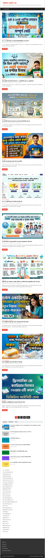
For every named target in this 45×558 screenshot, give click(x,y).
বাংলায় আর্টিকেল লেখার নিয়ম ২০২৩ (15, 438)
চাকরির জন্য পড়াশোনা (6, 519)
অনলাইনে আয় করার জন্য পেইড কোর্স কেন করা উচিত (12, 161)
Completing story (6, 474)
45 (24, 417)
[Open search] (42, 9)
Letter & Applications (7, 485)
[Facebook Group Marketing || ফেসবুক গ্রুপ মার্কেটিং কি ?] (5, 444)
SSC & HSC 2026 (6, 495)
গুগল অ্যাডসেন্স (5, 515)
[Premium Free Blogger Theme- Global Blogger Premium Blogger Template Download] (5, 425)
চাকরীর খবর (4, 521)
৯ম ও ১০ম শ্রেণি (5, 470)
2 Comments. (17, 162)
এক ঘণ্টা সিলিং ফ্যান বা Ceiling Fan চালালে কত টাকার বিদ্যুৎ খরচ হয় (16, 121)
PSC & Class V (5, 493)
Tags (16, 421)
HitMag (41, 556)
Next (28, 417)
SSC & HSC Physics (6, 503)
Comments (10, 421)
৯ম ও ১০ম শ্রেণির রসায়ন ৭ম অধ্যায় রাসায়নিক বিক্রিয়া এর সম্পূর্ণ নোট (15, 40)
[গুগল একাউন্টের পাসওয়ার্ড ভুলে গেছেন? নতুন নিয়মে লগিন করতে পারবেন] (22, 306)
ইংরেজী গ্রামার (5, 511)
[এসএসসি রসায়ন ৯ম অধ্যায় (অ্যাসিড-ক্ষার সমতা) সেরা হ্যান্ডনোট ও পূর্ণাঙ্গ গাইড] (22, 226)
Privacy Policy (5, 548)
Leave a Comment (18, 42)
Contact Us (4, 544)
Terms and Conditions (6, 550)
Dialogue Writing (6, 476)
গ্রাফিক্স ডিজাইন (5, 517)
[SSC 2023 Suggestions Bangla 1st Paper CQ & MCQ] (5, 431)
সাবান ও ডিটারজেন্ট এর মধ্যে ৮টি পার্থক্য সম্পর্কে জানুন (12, 362)
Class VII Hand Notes (7, 472)
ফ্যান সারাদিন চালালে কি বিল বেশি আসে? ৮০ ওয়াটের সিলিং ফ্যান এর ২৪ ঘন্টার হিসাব (18, 81)
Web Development (5, 320)
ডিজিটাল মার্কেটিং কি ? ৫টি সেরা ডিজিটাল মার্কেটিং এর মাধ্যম (18, 451)
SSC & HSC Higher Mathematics (9, 501)
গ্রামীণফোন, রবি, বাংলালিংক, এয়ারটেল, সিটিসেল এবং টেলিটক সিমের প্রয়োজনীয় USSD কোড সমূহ (21, 281)
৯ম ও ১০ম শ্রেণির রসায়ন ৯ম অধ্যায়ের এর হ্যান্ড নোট (12, 201)
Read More (4, 48)
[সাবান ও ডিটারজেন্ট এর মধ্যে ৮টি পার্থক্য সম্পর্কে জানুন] (22, 346)
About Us (4, 542)
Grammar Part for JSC (7, 480)
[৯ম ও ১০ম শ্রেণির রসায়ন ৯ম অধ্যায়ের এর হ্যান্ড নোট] (22, 185)
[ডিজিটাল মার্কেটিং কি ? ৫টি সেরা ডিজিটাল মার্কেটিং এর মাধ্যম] (5, 451)
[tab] (5, 422)
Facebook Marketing (7, 478)
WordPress (36, 556)
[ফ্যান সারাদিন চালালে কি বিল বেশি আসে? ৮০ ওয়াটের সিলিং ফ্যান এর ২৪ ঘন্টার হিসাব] (22, 65)
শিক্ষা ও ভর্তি (4, 531)
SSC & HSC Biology (6, 497)
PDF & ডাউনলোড (5, 489)
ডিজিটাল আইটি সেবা (9, 3)
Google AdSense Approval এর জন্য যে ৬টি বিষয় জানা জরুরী (20, 456)
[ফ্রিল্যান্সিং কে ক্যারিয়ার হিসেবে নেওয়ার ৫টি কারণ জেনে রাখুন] (22, 386)
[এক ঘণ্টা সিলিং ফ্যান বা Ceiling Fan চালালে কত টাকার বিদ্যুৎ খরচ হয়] (22, 105)
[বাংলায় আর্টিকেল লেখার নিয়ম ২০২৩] (5, 438)
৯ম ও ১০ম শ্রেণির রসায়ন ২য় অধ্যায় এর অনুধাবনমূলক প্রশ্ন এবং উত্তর (20, 462)
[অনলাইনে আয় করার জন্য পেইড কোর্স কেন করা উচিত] (22, 145)
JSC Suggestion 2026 (7, 484)
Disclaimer (4, 546)
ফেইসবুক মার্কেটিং (5, 529)
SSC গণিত (4, 505)
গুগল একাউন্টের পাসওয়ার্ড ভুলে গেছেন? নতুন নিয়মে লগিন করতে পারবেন (15, 321)
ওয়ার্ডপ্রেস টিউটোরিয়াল (6, 513)
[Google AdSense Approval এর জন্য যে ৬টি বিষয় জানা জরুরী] (5, 456)
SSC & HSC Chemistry (5, 39)
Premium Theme (6, 491)
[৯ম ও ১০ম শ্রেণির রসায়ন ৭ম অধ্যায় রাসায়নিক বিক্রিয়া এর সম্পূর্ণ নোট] (22, 25)
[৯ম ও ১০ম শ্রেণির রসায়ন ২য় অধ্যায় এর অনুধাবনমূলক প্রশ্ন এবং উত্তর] (5, 462)
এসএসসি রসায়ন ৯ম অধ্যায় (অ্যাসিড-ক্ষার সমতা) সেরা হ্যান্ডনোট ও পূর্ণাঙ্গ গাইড (17, 241)
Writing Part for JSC (7, 509)
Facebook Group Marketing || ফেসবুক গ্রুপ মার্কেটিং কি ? (20, 444)
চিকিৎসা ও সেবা (5, 523)
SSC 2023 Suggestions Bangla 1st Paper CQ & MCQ (20, 431)
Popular (5, 421)
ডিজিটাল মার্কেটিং (5, 527)
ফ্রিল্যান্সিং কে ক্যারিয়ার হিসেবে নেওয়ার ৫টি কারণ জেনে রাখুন (13, 402)
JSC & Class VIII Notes (7, 482)
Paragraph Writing (6, 487)
